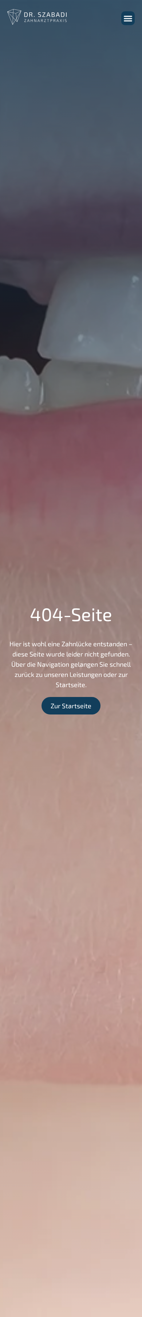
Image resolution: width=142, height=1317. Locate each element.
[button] (128, 18)
